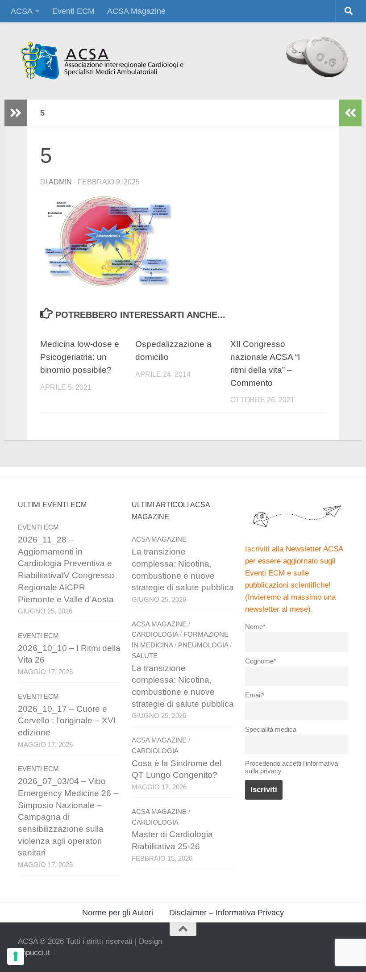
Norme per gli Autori (117, 912)
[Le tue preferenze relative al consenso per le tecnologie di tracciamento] (15, 956)
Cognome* (260, 661)
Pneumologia (203, 645)
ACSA (22, 11)
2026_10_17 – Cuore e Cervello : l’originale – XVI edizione (67, 720)
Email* (254, 695)
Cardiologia (155, 634)
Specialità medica (270, 729)
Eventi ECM (73, 11)
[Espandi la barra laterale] (15, 113)
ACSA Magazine (136, 11)
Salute (145, 655)
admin (60, 182)
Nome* (255, 626)
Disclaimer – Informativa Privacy (226, 912)
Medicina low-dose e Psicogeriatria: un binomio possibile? (79, 357)
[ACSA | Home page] (101, 61)
